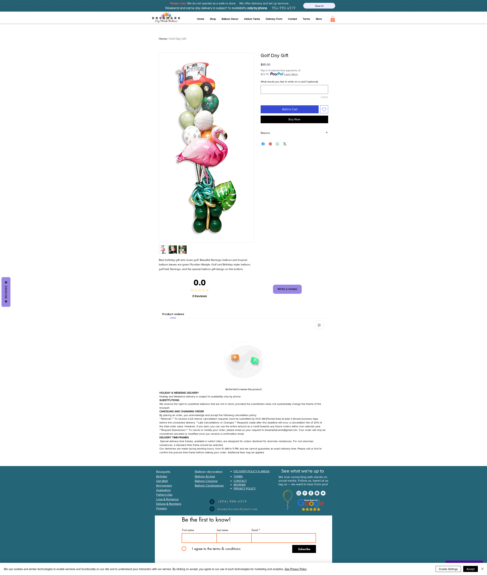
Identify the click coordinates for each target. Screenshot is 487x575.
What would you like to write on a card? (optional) (289, 81)
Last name (222, 530)
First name (188, 530)
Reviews (6, 292)
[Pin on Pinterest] (270, 144)
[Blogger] (317, 493)
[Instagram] (298, 493)
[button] (230, 19)
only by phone (257, 8)
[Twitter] (323, 493)
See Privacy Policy (296, 569)
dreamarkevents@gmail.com (281, 429)
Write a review (287, 289)
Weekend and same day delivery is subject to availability (206, 8)
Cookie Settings (448, 569)
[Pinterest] (304, 493)
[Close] (482, 569)
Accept (470, 569)
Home (163, 38)
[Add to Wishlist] (324, 109)
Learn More (291, 74)
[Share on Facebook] (263, 144)
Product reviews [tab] (173, 314)
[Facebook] (311, 493)
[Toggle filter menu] (319, 325)
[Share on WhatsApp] (277, 144)
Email (255, 530)
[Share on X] (284, 144)
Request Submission (173, 429)
